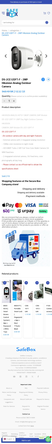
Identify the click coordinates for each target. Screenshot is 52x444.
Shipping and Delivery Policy (26, 394)
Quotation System (37, 435)
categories (14, 30)
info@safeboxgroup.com (28, 421)
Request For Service (43, 399)
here (32, 425)
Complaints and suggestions (9, 401)
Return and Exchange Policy (9, 394)
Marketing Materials (14, 435)
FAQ (26, 388)
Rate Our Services (9, 406)
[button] (9, 438)
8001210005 (30, 417)
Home (4, 30)
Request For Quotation (26, 408)
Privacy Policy (42, 392)
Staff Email (31, 435)
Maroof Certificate (26, 399)
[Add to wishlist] (43, 79)
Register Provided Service (43, 408)
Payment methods (43, 388)
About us (9, 388)
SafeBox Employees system (22, 435)
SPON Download (45, 435)
